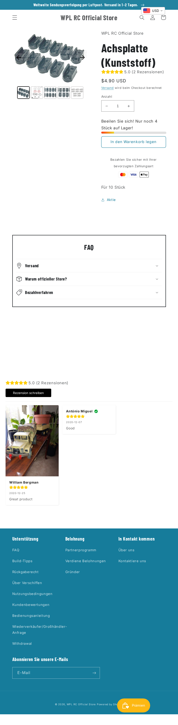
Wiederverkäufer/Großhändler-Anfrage (39, 630)
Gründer (72, 572)
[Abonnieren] (94, 672)
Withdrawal (22, 643)
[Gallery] (50, 65)
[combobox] (153, 10)
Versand (107, 88)
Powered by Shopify (110, 704)
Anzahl (106, 96)
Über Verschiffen (27, 583)
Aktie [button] (111, 200)
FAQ (15, 550)
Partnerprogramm (80, 550)
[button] (14, 17)
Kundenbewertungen (31, 605)
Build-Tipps (22, 561)
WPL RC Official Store (81, 704)
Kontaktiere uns (132, 561)
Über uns (126, 550)
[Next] (82, 57)
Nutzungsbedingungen (32, 594)
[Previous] (19, 57)
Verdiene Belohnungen (85, 561)
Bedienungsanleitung (31, 616)
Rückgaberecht (25, 572)
